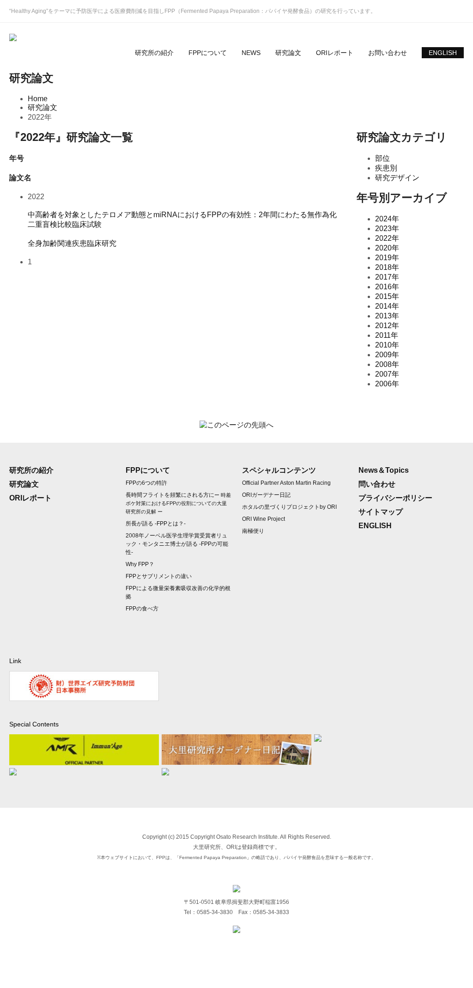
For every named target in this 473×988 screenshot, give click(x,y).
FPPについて (207, 52)
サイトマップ (380, 512)
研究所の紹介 (154, 52)
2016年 (387, 287)
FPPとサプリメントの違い (159, 576)
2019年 (387, 258)
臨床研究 (101, 243)
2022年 (387, 238)
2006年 (387, 384)
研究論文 (288, 52)
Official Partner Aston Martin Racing (286, 483)
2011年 (386, 335)
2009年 (387, 355)
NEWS (251, 52)
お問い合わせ (387, 52)
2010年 (387, 345)
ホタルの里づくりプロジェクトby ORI (289, 507)
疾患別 (386, 168)
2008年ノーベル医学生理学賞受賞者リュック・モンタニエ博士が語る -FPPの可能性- (177, 543)
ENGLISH (443, 52)
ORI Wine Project (263, 519)
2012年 (387, 325)
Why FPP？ (140, 564)
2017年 (387, 277)
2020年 (387, 248)
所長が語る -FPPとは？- (156, 523)
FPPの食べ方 (142, 608)
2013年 (387, 316)
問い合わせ (376, 484)
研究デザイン (397, 178)
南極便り (253, 531)
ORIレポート (334, 52)
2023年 (387, 228)
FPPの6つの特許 (146, 483)
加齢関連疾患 (64, 243)
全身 (35, 243)
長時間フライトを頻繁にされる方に (178, 503)
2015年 (387, 296)
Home (38, 99)
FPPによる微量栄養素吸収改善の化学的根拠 (178, 592)
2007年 (387, 374)
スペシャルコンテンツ (279, 470)
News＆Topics (383, 470)
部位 (382, 158)
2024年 (387, 219)
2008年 (387, 364)
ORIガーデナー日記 (266, 495)
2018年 (387, 267)
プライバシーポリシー (395, 498)
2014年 (387, 306)
